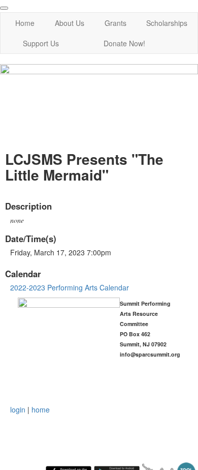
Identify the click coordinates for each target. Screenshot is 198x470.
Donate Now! (124, 43)
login (17, 409)
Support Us (41, 43)
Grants (115, 23)
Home (25, 23)
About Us (69, 23)
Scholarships (166, 23)
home (40, 409)
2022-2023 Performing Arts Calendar (69, 287)
